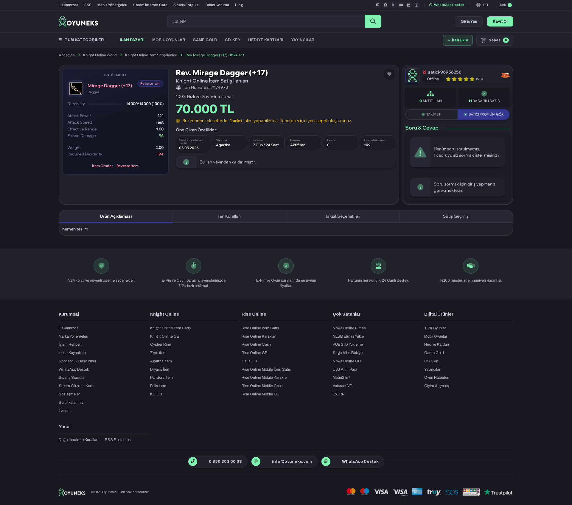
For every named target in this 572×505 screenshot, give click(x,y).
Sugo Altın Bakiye (348, 353)
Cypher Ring (160, 344)
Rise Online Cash (256, 344)
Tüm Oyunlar (435, 328)
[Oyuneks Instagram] (416, 5)
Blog (239, 5)
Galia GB (249, 361)
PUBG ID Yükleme (348, 344)
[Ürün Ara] (373, 21)
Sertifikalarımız (71, 402)
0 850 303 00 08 (225, 461)
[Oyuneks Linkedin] (409, 5)
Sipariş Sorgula (186, 5)
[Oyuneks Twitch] (378, 5)
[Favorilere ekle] (389, 74)
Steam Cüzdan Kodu (76, 386)
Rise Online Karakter (259, 336)
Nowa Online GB (347, 361)
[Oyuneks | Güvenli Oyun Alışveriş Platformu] (78, 21)
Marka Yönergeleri (112, 5)
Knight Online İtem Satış (170, 328)
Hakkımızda (68, 5)
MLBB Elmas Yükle (348, 336)
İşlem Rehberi (70, 344)
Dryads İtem (160, 369)
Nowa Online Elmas (349, 328)
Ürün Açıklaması (116, 216)
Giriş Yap (469, 21)
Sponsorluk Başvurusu (77, 361)
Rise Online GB (255, 353)
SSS (87, 5)
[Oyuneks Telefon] (193, 462)
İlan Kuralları (229, 216)
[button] (482, 5)
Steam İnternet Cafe (150, 5)
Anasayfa (67, 55)
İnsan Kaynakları (72, 353)
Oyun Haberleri (436, 377)
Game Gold (434, 353)
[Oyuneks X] (393, 5)
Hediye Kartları (436, 344)
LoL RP (338, 394)
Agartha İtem (161, 361)
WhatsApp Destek (449, 5)
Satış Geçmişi (456, 216)
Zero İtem (158, 353)
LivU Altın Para (345, 369)
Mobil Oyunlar (435, 336)
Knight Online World (100, 55)
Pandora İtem (161, 377)
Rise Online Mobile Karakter (265, 377)
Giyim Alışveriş (436, 386)
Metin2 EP (341, 377)
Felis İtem (158, 386)
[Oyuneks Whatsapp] (325, 462)
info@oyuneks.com (292, 461)
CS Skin (431, 361)
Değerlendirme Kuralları (78, 440)
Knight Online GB (164, 336)
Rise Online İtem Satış (260, 328)
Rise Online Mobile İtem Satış (266, 369)
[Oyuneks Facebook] (385, 5)
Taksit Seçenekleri (342, 216)
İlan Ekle (457, 40)
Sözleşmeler (69, 394)
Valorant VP (342, 386)
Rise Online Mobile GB (260, 394)
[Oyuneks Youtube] (401, 5)
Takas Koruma (217, 5)
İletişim (65, 411)
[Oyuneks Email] (256, 462)
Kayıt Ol (500, 21)
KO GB (156, 394)
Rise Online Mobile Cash (262, 386)
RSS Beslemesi (118, 440)
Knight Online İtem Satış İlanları (151, 55)
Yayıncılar (432, 369)
